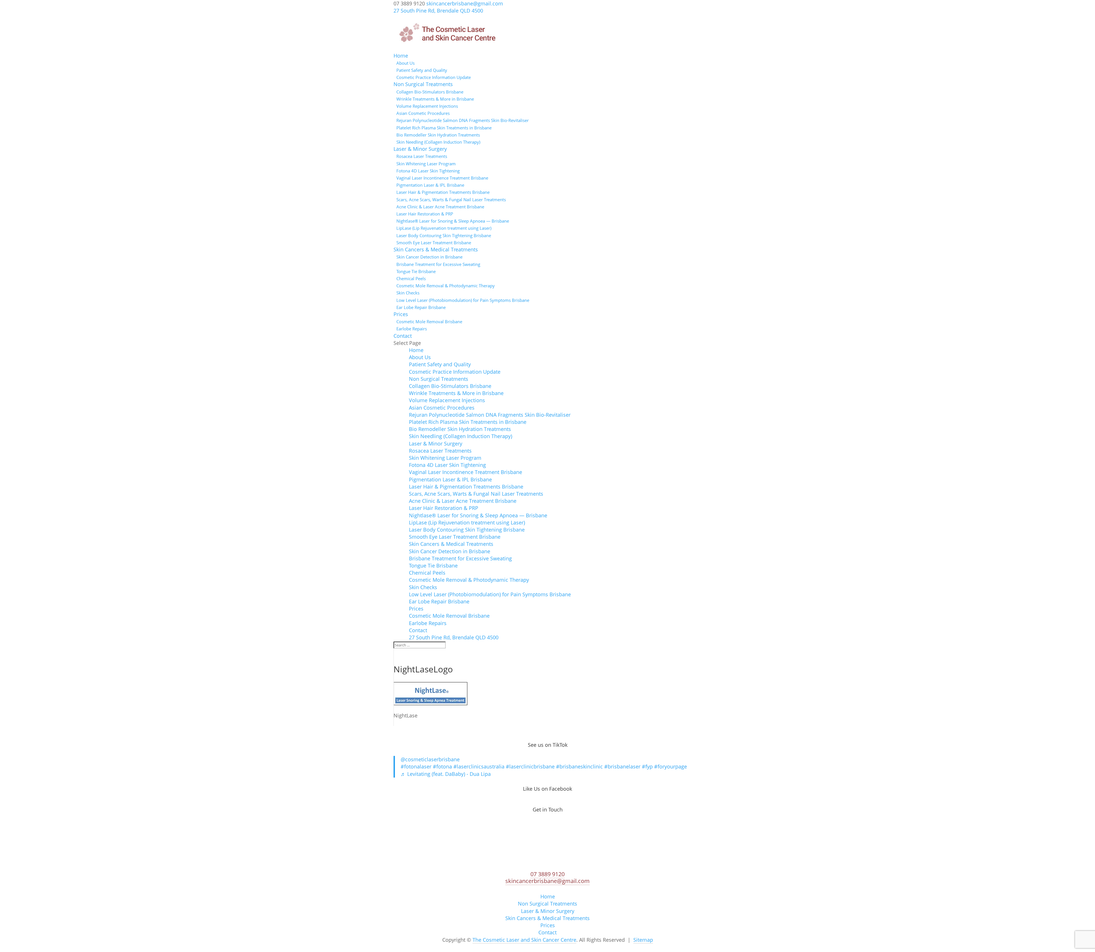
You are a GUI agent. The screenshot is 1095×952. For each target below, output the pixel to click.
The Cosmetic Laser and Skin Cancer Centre (524, 939)
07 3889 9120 (547, 874)
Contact (403, 335)
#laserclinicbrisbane (530, 766)
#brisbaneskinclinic (579, 766)
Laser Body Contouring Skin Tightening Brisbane (443, 235)
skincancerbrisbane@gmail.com (547, 881)
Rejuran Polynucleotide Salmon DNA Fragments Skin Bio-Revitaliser (462, 120)
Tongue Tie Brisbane (416, 271)
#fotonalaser (416, 766)
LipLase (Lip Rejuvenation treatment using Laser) (443, 228)
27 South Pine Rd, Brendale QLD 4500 (438, 10)
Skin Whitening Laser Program (426, 163)
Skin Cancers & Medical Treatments (436, 249)
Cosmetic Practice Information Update (433, 77)
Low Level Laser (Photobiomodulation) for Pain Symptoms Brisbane (462, 300)
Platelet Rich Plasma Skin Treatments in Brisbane (444, 128)
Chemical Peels (411, 278)
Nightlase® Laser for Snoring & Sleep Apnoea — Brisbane (452, 221)
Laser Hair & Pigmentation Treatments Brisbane (443, 192)
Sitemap (643, 939)
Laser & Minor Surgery (420, 148)
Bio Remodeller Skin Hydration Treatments (438, 135)
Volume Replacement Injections (427, 106)
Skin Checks (407, 293)
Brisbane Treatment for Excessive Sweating (438, 264)
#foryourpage (670, 766)
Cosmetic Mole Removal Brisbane (429, 321)
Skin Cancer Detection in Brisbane (429, 257)
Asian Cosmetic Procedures (423, 113)
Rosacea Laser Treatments (421, 156)
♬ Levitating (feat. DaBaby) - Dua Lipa (446, 773)
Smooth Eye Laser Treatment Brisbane (433, 242)
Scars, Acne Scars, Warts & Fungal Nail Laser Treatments (451, 199)
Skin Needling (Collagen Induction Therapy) (438, 142)
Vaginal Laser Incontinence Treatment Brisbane (442, 178)
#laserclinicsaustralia (478, 766)
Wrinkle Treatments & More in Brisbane (435, 99)
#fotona (442, 766)
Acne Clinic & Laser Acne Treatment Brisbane (440, 206)
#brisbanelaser (622, 766)
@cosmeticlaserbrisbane (430, 759)
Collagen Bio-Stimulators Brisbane (429, 92)
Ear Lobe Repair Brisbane (421, 307)
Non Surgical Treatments (423, 84)
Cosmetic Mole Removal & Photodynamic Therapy (445, 285)
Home (401, 55)
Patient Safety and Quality (421, 70)
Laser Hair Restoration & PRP (424, 214)
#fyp (647, 766)
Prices (401, 314)
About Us (405, 63)
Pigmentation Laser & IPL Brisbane (430, 185)
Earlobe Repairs (411, 328)
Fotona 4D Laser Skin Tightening (428, 171)
